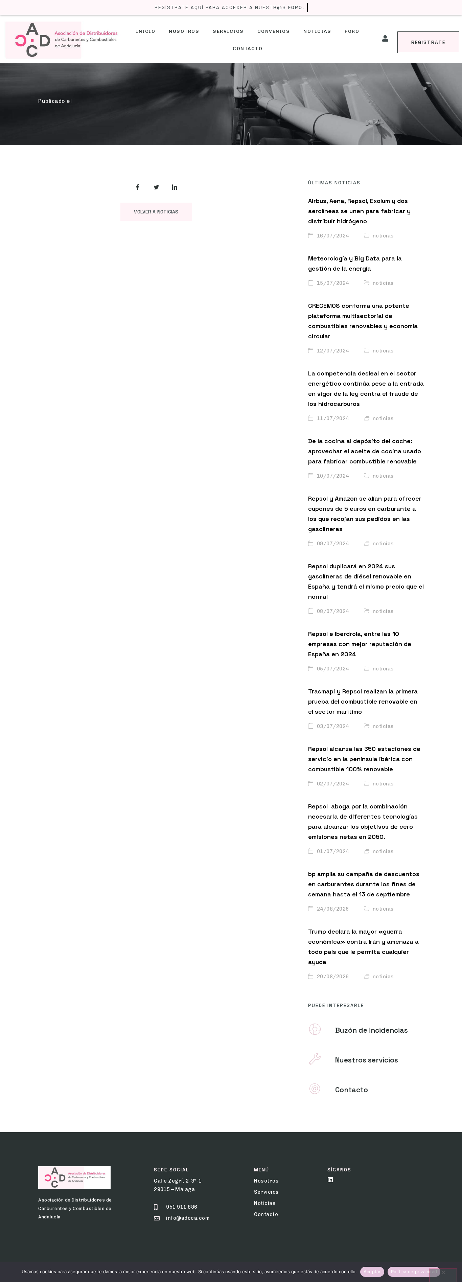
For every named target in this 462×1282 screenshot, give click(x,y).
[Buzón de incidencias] (315, 1029)
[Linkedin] (330, 1180)
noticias (383, 235)
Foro (352, 31)
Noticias (317, 31)
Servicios (228, 31)
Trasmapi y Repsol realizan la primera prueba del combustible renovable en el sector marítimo (363, 701)
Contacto (247, 48)
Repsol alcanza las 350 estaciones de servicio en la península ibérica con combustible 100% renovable (364, 759)
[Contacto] (315, 1089)
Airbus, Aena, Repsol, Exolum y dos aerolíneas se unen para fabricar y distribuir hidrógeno (359, 211)
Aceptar (372, 1271)
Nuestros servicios (366, 1059)
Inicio (145, 31)
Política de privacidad (414, 1271)
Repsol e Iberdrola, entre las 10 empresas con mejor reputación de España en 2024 (359, 644)
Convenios (273, 31)
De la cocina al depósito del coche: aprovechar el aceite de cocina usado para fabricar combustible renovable (364, 451)
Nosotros (184, 31)
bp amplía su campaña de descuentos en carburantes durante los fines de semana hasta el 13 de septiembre (363, 884)
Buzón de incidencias (371, 1030)
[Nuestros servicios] (315, 1059)
